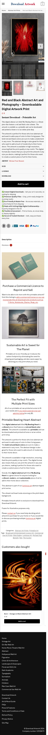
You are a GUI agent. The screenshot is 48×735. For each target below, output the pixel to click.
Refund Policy (7, 715)
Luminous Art (27, 535)
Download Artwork (9, 695)
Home (4, 10)
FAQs (4, 705)
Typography (6, 673)
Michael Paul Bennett (16, 161)
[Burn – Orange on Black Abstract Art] (22, 580)
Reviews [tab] (6, 245)
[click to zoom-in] (24, 46)
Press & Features (8, 708)
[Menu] (5, 4)
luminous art (27, 486)
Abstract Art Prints (14, 10)
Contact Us (6, 698)
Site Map (5, 723)
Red (20, 538)
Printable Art (34, 531)
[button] (42, 4)
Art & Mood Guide (9, 701)
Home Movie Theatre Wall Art (13, 648)
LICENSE (5, 171)
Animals (5, 680)
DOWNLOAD (6, 176)
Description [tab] (7, 239)
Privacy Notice (7, 719)
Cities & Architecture (10, 661)
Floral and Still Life (9, 667)
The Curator (27, 538)
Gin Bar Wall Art (8, 645)
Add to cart (23, 184)
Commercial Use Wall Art (11, 689)
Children (5, 683)
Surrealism (6, 676)
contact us (11, 513)
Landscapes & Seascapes (11, 664)
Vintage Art (6, 641)
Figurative (6, 657)
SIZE (4, 166)
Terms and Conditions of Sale (13, 711)
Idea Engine (17, 535)
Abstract (5, 651)
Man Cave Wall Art (9, 686)
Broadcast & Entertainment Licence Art (20, 533)
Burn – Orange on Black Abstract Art (17, 614)
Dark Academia (7, 670)
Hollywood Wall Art (9, 654)
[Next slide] (40, 46)
